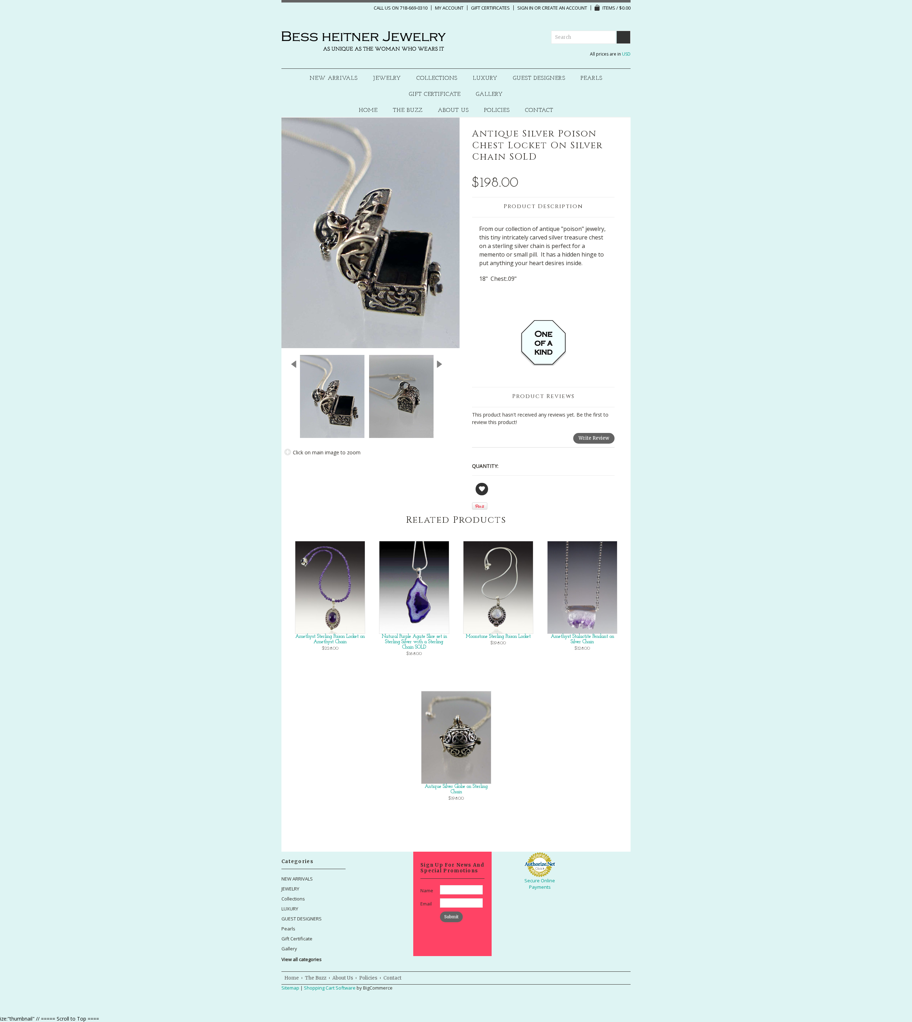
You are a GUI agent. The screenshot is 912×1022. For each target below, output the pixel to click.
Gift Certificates (490, 7)
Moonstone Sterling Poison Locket (498, 636)
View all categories (301, 959)
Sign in (525, 7)
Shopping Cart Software (330, 988)
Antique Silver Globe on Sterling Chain (456, 789)
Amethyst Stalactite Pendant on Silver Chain (582, 639)
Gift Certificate (435, 95)
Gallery (489, 95)
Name (426, 890)
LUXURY (485, 78)
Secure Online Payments (539, 883)
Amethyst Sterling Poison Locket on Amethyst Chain (330, 639)
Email (426, 903)
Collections (437, 78)
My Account (449, 7)
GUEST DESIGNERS (539, 78)
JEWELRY (387, 78)
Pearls (591, 78)
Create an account (564, 7)
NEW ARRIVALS (334, 78)
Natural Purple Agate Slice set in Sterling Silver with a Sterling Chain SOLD (414, 642)
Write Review (594, 438)
